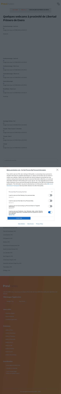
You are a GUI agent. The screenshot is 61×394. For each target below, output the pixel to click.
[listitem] (30, 192)
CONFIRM (19, 218)
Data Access (30, 223)
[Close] (57, 170)
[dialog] (30, 197)
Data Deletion (21, 223)
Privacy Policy (39, 223)
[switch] (50, 195)
